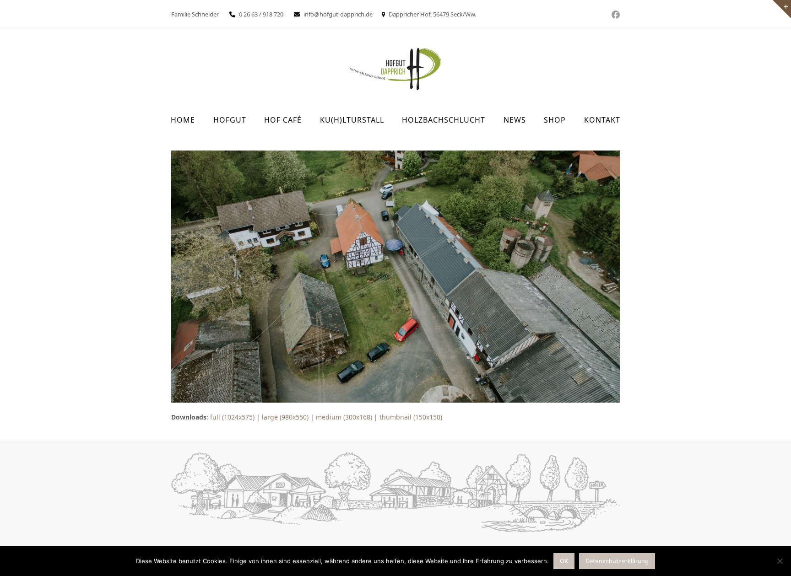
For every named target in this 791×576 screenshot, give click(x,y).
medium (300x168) (344, 417)
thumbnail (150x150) (410, 417)
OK (564, 561)
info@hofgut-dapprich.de (338, 14)
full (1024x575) (232, 417)
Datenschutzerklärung (617, 561)
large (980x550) (285, 417)
